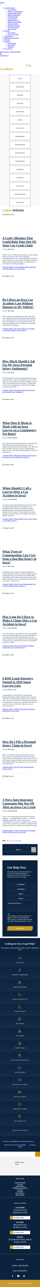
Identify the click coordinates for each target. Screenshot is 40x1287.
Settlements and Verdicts (11, 38)
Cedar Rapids (12, 43)
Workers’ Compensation (15, 11)
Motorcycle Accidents (14, 22)
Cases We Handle (9, 8)
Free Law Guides (13, 34)
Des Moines (11, 45)
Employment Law (13, 20)
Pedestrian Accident (14, 25)
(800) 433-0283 (20, 1265)
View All (20, 78)
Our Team (7, 40)
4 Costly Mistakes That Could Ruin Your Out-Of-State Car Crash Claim (19, 241)
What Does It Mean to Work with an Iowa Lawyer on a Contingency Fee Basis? (19, 428)
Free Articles (12, 33)
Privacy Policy (20, 1195)
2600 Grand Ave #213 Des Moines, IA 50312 (20, 1224)
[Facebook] (13, 1276)
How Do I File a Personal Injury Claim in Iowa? (19, 743)
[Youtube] (24, 1276)
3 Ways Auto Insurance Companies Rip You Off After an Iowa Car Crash (18, 803)
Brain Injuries (12, 29)
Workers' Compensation (20, 194)
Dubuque (10, 47)
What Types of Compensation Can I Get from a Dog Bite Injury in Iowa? (19, 557)
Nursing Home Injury (20, 152)
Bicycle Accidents (13, 27)
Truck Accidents (13, 24)
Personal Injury (20, 169)
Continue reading (19, 268)
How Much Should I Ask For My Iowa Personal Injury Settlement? (18, 364)
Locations (7, 41)
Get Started (20, 928)
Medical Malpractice (14, 15)
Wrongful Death (13, 17)
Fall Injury (20, 119)
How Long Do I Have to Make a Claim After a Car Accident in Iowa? (19, 620)
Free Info (7, 31)
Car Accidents (12, 10)
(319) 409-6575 (20, 1270)
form (27, 1145)
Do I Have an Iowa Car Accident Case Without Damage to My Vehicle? (18, 303)
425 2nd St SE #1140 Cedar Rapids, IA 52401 (20, 1210)
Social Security (12, 18)
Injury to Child (20, 128)
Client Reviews (8, 36)
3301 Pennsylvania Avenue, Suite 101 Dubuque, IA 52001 (20, 1239)
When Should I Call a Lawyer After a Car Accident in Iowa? (16, 491)
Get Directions (18, 1217)
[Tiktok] (18, 1276)
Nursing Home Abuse (14, 13)
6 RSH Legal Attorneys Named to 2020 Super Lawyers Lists (17, 682)
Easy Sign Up (8, 48)
